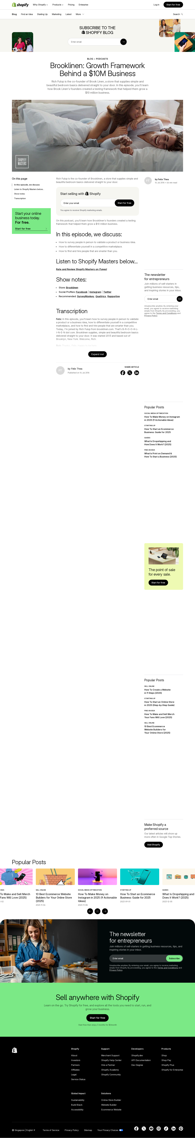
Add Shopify (153, 844)
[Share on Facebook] (122, 372)
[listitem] (97, 886)
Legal (74, 1074)
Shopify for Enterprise (172, 1069)
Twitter (107, 292)
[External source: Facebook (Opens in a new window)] (136, 1128)
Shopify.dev (137, 1055)
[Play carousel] (97, 911)
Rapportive (113, 296)
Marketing (56, 14)
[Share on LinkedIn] (136, 372)
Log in (156, 4)
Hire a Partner (108, 1065)
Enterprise (83, 4)
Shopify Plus (167, 1065)
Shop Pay (166, 1060)
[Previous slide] (90, 911)
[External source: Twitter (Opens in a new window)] (144, 1128)
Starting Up (42, 14)
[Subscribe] (123, 42)
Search (176, 14)
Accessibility (77, 1109)
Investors (75, 1060)
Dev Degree (137, 1065)
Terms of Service (51, 1130)
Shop (164, 1055)
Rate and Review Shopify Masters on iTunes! (81, 269)
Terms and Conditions (166, 313)
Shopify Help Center (111, 1060)
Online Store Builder (111, 1100)
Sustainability (77, 1100)
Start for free (173, 4)
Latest (69, 14)
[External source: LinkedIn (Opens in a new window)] (173, 1128)
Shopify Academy (110, 1069)
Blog (14, 14)
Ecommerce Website (111, 1109)
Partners (75, 1065)
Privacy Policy (150, 315)
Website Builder (109, 1104)
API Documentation (141, 1060)
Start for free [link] (124, 203)
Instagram (95, 292)
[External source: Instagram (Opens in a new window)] (159, 1128)
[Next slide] (105, 911)
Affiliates (75, 1069)
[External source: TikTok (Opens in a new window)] (166, 1128)
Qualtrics (101, 296)
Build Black (76, 1104)
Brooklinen (72, 287)
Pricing (71, 4)
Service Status (78, 1079)
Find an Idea (27, 14)
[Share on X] (129, 372)
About (74, 1055)
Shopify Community (111, 1074)
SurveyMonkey (85, 296)
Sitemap (88, 1130)
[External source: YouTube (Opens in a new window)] (151, 1128)
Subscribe (174, 958)
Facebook (81, 292)
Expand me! (97, 354)
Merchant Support (110, 1055)
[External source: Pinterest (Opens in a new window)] (181, 1128)
